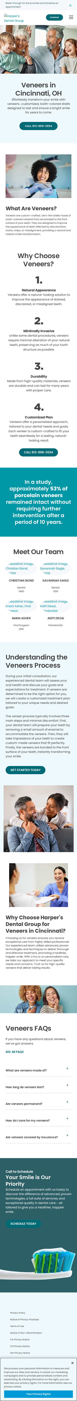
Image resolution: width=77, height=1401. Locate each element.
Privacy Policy (17, 1312)
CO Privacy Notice (20, 1346)
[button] (71, 17)
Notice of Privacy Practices (24, 1319)
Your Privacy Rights (38, 1394)
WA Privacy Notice (20, 1352)
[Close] (72, 1363)
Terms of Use (17, 1326)
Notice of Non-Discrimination (26, 1332)
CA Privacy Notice (19, 1339)
